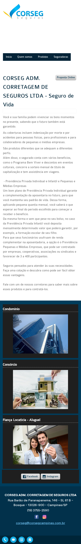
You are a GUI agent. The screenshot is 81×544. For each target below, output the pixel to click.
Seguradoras (61, 56)
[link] (30, 476)
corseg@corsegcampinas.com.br (40, 523)
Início (9, 56)
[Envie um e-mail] (13, 539)
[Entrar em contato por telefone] (5, 540)
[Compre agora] (30, 539)
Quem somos (24, 56)
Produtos (43, 56)
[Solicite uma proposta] (21, 539)
